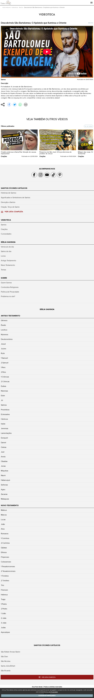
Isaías (3, 424)
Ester (3, 395)
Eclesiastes (5, 414)
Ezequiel (4, 438)
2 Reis (3, 372)
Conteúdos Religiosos (9, 287)
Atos (3, 529)
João (3, 524)
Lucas (3, 519)
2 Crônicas (5, 381)
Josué (3, 344)
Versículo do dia (7, 247)
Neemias (4, 391)
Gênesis (4, 320)
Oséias (3, 447)
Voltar (91, 23)
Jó (2, 400)
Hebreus (4, 595)
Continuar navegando (47, 696)
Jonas (3, 466)
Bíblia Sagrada (8, 242)
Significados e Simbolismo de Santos (15, 197)
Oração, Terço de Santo (10, 207)
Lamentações (6, 433)
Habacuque (5, 480)
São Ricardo (5, 670)
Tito (2, 585)
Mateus (4, 510)
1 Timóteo (5, 576)
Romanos (4, 533)
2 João (3, 618)
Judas (3, 627)
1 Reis (3, 367)
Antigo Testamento (8, 260)
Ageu (3, 489)
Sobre (4, 278)
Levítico (4, 330)
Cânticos (4, 419)
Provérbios (5, 410)
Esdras (3, 386)
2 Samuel (4, 363)
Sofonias (4, 485)
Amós (3, 457)
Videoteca (14, 7)
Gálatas (4, 548)
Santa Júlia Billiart (8, 666)
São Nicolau (5, 661)
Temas (3, 270)
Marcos (4, 515)
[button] (90, 143)
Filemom (4, 590)
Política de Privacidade (10, 292)
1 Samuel (4, 358)
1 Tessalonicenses (8, 566)
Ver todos (89, 126)
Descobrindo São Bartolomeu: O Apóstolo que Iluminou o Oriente (44, 7)
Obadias (4, 461)
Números (4, 334)
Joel (2, 452)
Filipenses (5, 557)
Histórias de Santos (8, 193)
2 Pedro (4, 609)
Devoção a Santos (8, 202)
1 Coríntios (5, 538)
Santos (21, 7)
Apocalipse (5, 632)
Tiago (3, 599)
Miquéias (4, 471)
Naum (3, 475)
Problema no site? (8, 296)
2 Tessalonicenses (8, 571)
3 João (3, 623)
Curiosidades (6, 234)
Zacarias (4, 494)
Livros (3, 256)
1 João (3, 613)
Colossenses (6, 562)
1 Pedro (4, 604)
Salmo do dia (6, 251)
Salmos (4, 405)
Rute (3, 353)
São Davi (4, 656)
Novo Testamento (8, 265)
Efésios (4, 552)
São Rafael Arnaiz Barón (10, 652)
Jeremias (4, 428)
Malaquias (5, 499)
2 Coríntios (5, 543)
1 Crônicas (5, 377)
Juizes (3, 349)
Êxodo (3, 325)
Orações (4, 229)
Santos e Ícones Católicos (14, 188)
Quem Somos (6, 283)
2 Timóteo (5, 580)
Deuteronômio (6, 339)
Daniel (3, 442)
